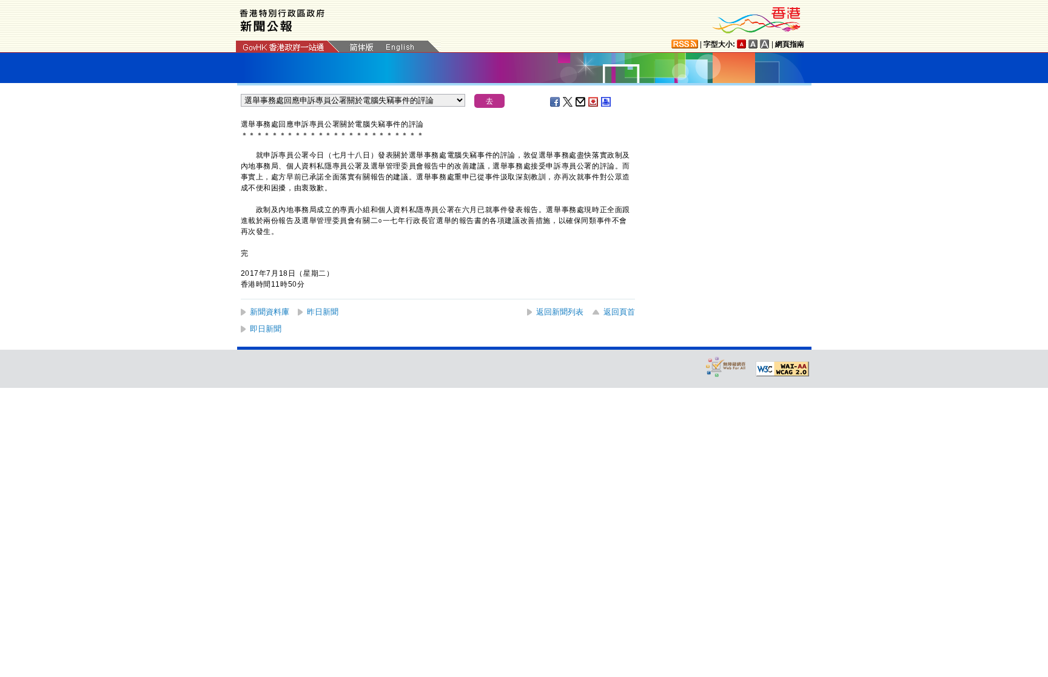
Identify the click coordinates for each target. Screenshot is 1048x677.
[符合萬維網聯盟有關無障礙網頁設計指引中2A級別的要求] (782, 369)
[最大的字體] (765, 43)
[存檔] (593, 102)
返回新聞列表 (559, 311)
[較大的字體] (753, 43)
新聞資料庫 (269, 311)
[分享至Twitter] (568, 102)
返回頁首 (619, 311)
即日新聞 (265, 328)
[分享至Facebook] (555, 102)
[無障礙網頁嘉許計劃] (726, 366)
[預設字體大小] (742, 43)
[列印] (606, 102)
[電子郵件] (581, 102)
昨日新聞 (322, 311)
